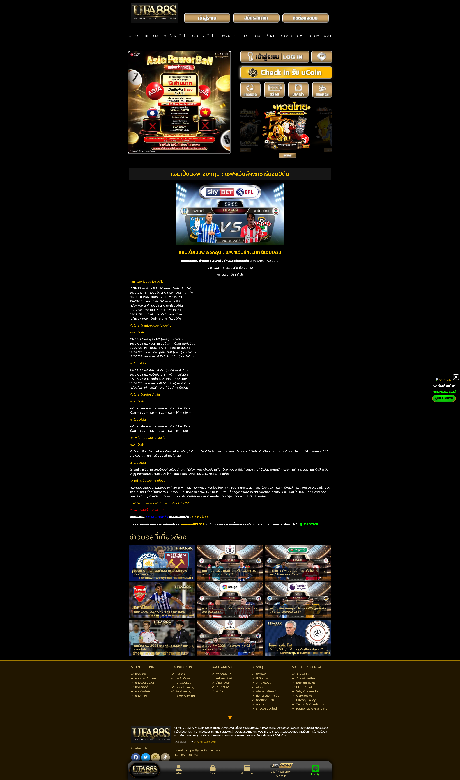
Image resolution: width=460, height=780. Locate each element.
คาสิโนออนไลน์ (174, 35)
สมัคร (178, 773)
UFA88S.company (205, 742)
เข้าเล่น (270, 35)
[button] (456, 377)
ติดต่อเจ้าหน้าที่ (444, 386)
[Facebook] (135, 757)
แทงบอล (151, 35)
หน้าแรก (133, 35)
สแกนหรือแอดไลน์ (444, 392)
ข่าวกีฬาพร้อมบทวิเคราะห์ (281, 774)
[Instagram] (155, 757)
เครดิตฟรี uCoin (320, 35)
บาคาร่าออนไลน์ (201, 35)
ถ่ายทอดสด (289, 35)
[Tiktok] (165, 757)
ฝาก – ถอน (251, 35)
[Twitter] (145, 757)
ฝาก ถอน (247, 773)
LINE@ (315, 774)
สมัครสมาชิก (227, 35)
